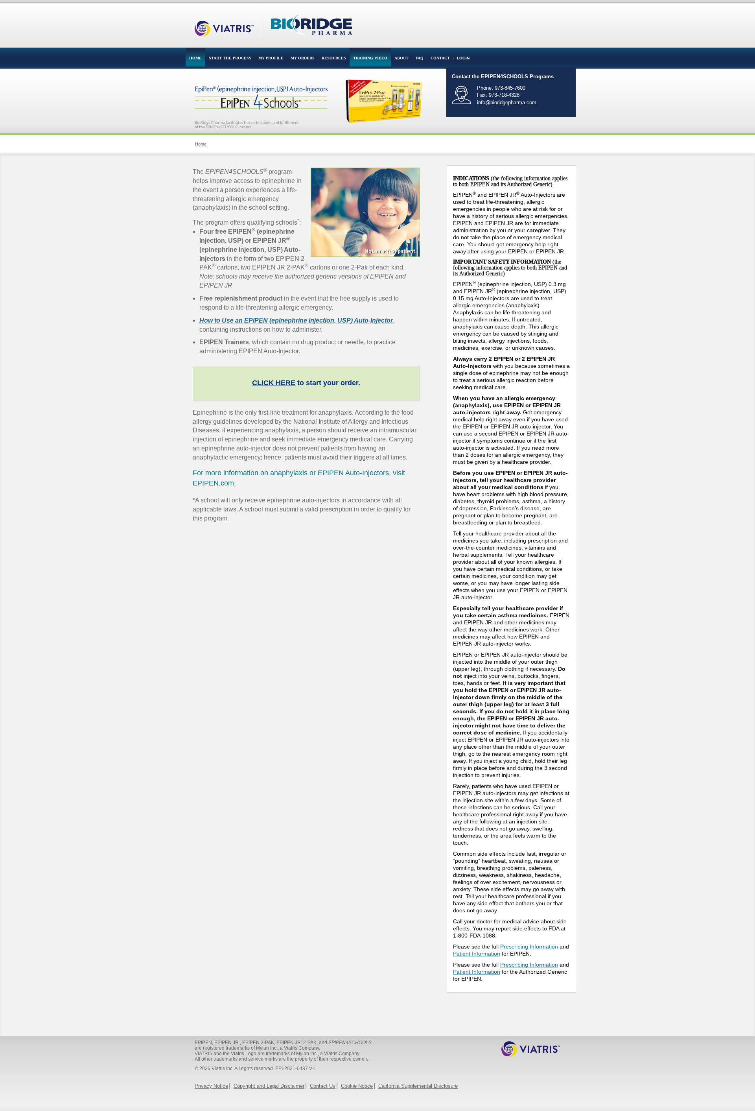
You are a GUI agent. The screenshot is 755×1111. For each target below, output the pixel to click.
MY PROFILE (271, 58)
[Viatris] (224, 23)
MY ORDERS (303, 58)
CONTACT (440, 58)
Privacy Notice (211, 1086)
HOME (195, 58)
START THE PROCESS (230, 58)
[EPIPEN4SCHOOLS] (311, 23)
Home (200, 144)
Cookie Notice (357, 1086)
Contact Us (322, 1086)
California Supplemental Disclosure (418, 1086)
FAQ (420, 58)
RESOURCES (334, 58)
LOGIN (463, 58)
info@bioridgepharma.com (506, 102)
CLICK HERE (273, 383)
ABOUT (401, 58)
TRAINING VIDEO (370, 58)
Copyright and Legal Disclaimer (269, 1086)
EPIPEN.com (213, 483)
